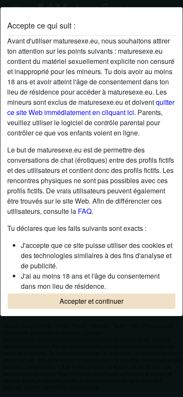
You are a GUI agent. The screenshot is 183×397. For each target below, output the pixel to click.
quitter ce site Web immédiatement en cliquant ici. (90, 107)
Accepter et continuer (91, 301)
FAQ (85, 211)
